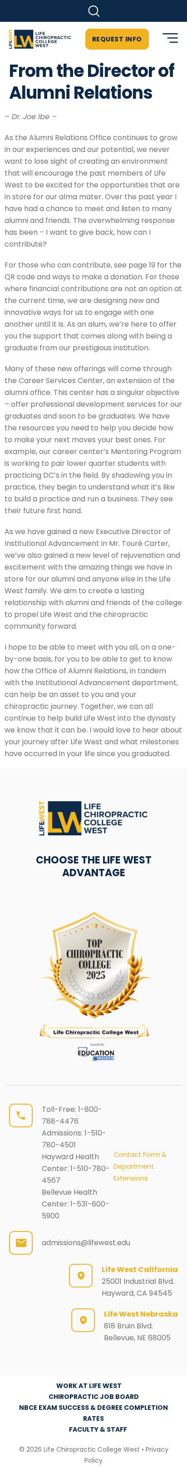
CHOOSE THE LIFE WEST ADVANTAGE (94, 866)
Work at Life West (89, 1385)
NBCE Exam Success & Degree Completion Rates (93, 1413)
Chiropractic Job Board (94, 1396)
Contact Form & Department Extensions (140, 1166)
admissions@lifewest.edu (86, 1242)
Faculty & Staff (98, 1429)
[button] (93, 11)
